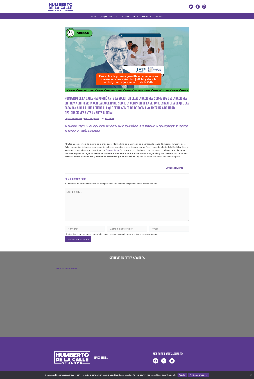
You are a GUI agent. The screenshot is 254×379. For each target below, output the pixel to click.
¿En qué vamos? (107, 16)
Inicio (93, 16)
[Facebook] (198, 7)
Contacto (159, 16)
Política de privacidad (199, 375)
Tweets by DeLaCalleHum (66, 268)
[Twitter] (191, 7)
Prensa (145, 16)
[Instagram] (204, 7)
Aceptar (182, 375)
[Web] (169, 229)
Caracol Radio (112, 150)
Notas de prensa (91, 118)
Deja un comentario (73, 118)
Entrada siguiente (176, 168)
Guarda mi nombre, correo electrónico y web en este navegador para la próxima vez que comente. (113, 234)
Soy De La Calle (128, 16)
